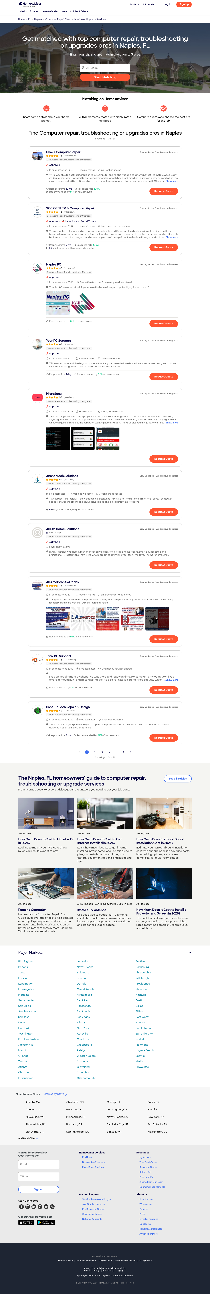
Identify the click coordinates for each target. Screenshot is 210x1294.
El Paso (140, 1011)
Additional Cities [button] (26, 1138)
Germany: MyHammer (86, 1260)
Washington (25, 1033)
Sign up (38, 1189)
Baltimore (83, 972)
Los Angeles (26, 989)
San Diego (24, 1006)
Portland (141, 961)
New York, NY (155, 1117)
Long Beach (25, 983)
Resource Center (148, 1167)
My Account (145, 1157)
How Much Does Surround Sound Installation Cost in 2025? (160, 841)
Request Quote (163, 191)
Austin (139, 1000)
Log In (167, 4)
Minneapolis (84, 994)
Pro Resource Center (93, 1209)
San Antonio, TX (157, 1124)
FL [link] (29, 19)
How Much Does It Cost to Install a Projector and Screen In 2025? (161, 911)
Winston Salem (86, 1056)
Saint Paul (83, 1000)
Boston (81, 978)
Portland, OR (74, 1124)
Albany (81, 1022)
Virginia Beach (145, 1050)
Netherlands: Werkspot (125, 1260)
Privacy (87, 1269)
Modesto (24, 994)
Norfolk (140, 1039)
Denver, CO (33, 1109)
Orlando (23, 1056)
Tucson (22, 972)
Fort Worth (142, 1017)
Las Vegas (83, 1017)
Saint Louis (83, 1011)
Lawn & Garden (50, 11)
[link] (105, 155)
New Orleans (85, 967)
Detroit (81, 983)
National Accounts (92, 1219)
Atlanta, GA (33, 1102)
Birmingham (26, 961)
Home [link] (21, 19)
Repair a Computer (32, 910)
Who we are (145, 1204)
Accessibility (120, 1269)
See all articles (178, 778)
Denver (23, 1022)
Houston (141, 1022)
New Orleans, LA (117, 1117)
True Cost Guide (148, 1162)
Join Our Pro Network (93, 1204)
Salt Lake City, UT (117, 1124)
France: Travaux (65, 1260)
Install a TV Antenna (91, 910)
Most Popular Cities (28, 1094)
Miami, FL (153, 1109)
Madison (141, 1061)
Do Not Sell (107, 1269)
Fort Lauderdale (28, 1039)
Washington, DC (157, 1131)
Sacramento (26, 1000)
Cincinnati (83, 1061)
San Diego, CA (35, 1131)
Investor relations (148, 1219)
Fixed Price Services (93, 1167)
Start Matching (105, 77)
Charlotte (83, 1039)
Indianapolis (25, 1078)
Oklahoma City (86, 1078)
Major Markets (30, 952)
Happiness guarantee (150, 1229)
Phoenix (23, 967)
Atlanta (22, 1067)
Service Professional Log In (96, 1199)
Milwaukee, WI (35, 1117)
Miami (22, 1050)
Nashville (141, 994)
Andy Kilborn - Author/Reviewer (96, 904)
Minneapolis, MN (76, 1117)
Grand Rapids (85, 989)
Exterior (34, 11)
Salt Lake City (144, 1033)
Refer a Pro (145, 1172)
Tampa (22, 1061)
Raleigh (81, 1050)
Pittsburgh (142, 978)
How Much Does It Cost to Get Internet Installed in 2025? (99, 841)
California (96, 1269)
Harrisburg (142, 967)
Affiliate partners (148, 1233)
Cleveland (83, 1067)
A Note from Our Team (151, 1182)
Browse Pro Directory (93, 1162)
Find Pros (87, 1157)
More (64, 11)
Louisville (82, 961)
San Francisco (27, 1011)
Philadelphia (143, 972)
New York (83, 1028)
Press (142, 1214)
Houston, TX (73, 1109)
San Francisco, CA (77, 1131)
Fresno (22, 978)
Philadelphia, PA (36, 1124)
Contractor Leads (91, 1214)
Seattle (140, 1056)
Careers (143, 1209)
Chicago (23, 1072)
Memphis (141, 989)
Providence (143, 983)
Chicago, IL (114, 1102)
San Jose (23, 1017)
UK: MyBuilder (145, 1260)
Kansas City (84, 1006)
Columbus (83, 1072)
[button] (58, 303)
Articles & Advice (79, 11)
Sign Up (184, 4)
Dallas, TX (153, 1102)
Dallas (139, 1006)
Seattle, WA (114, 1131)
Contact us (145, 1224)
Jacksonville (25, 1044)
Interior (23, 11)
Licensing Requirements (152, 1187)
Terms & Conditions (123, 1275)
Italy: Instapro (105, 1260)
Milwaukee (142, 1067)
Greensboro (84, 1044)
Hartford (23, 1028)
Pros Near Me (146, 1177)
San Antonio (143, 1028)
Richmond (142, 1044)
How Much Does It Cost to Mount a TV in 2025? (45, 841)
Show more (172, 181)
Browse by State (54, 1094)
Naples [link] (38, 19)
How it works (146, 1199)
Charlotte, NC (75, 1102)
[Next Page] (131, 752)
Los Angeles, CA (117, 1109)
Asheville (82, 1033)
